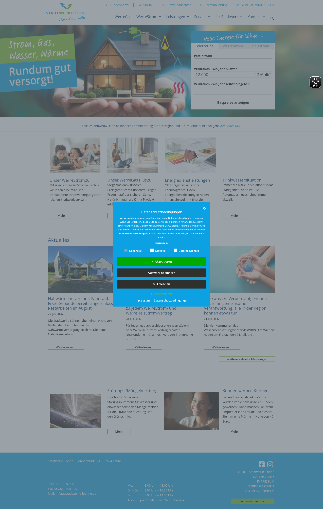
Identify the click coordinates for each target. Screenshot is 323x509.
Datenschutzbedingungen (171, 300)
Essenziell (135, 250)
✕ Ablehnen (161, 284)
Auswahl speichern (161, 272)
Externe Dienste (189, 250)
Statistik (160, 250)
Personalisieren (161, 294)
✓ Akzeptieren (161, 261)
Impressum (142, 300)
